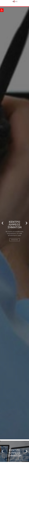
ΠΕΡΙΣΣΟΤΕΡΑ (14, 232)
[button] (2, 10)
